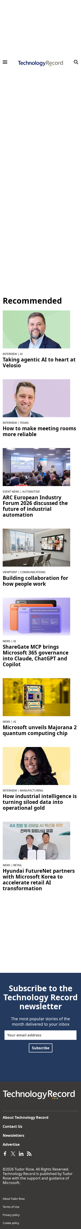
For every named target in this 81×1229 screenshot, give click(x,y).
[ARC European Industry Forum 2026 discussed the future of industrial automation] (36, 466)
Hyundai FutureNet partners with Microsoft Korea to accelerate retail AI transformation (39, 879)
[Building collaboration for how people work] (36, 547)
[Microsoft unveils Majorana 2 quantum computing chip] (36, 696)
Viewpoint (10, 572)
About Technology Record (25, 1117)
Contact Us (12, 1126)
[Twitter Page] (13, 1153)
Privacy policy (11, 1215)
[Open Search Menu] (76, 62)
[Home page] (40, 63)
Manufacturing (31, 790)
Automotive (31, 491)
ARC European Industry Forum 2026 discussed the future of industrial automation (35, 506)
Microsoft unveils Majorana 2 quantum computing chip (40, 730)
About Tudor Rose (14, 1199)
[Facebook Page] (5, 1153)
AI (21, 354)
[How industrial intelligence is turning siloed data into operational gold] (36, 765)
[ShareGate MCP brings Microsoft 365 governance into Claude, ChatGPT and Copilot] (36, 616)
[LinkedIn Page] (21, 1153)
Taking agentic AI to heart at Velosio (39, 362)
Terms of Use (11, 1207)
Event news (11, 491)
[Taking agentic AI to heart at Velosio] (36, 329)
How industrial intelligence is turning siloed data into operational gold (40, 802)
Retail (17, 865)
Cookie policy (11, 1223)
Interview (10, 354)
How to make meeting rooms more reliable (39, 431)
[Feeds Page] (29, 1153)
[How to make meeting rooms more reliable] (36, 397)
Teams (24, 423)
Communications (32, 572)
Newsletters (13, 1135)
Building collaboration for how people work (35, 581)
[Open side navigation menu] (5, 62)
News (6, 641)
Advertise (11, 1144)
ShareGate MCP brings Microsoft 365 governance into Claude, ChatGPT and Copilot (35, 655)
